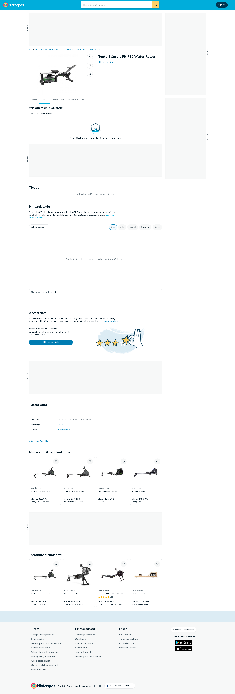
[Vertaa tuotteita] (90, 74)
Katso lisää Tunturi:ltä (39, 441)
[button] (90, 57)
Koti (30, 49)
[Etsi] (155, 4)
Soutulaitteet (95, 49)
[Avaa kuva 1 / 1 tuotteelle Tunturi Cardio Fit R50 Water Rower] (58, 74)
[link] (45, 481)
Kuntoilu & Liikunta (63, 49)
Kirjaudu (221, 5)
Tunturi (61, 424)
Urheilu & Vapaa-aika (44, 49)
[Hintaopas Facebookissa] (95, 685)
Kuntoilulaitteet (80, 49)
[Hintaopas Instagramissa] (100, 685)
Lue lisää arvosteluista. (109, 321)
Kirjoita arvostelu (106, 62)
